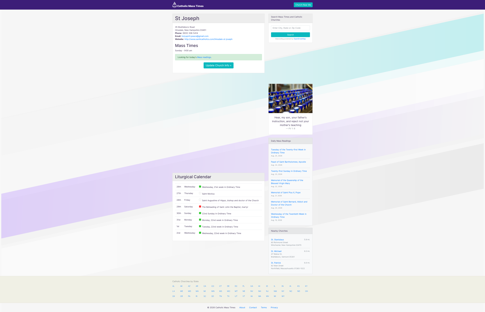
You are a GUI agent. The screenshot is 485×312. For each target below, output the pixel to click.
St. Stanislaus (277, 239)
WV (267, 296)
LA (173, 291)
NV (251, 291)
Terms (264, 307)
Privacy (274, 307)
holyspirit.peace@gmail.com (195, 36)
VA (251, 296)
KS (298, 286)
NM (275, 291)
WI (275, 296)
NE (244, 291)
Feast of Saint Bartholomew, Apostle (288, 162)
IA (290, 286)
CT (220, 286)
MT (236, 291)
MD (189, 291)
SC (205, 296)
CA (205, 286)
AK (181, 286)
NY (283, 291)
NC (290, 291)
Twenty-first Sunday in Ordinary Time (289, 171)
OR (181, 296)
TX (228, 296)
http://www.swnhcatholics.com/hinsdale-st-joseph (208, 39)
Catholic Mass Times (190, 6)
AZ (189, 286)
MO (228, 291)
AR (197, 286)
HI (259, 286)
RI (196, 296)
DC (236, 286)
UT (236, 296)
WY (283, 296)
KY (306, 286)
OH (306, 291)
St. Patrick (276, 263)
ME (181, 291)
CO (212, 286)
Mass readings (204, 57)
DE (228, 286)
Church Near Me (303, 5)
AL (173, 286)
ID (267, 286)
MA (197, 291)
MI (205, 291)
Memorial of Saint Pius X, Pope (285, 192)
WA (259, 296)
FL (244, 286)
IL (274, 286)
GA (251, 286)
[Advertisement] (218, 93)
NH (259, 291)
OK (173, 296)
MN (212, 291)
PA (189, 296)
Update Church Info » (218, 65)
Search (290, 34)
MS (220, 291)
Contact (253, 307)
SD (212, 296)
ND (298, 291)
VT (244, 296)
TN (220, 296)
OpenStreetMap (300, 39)
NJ (267, 291)
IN (283, 286)
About (242, 307)
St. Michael (276, 251)
